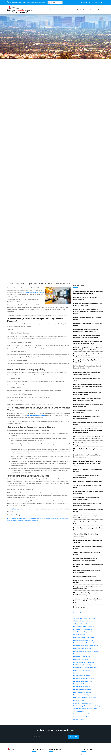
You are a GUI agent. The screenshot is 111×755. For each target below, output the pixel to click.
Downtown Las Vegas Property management (86, 651)
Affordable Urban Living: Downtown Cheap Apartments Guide (85, 535)
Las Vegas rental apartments (81, 686)
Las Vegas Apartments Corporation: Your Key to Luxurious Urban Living (87, 588)
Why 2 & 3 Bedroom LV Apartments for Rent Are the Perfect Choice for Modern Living (88, 292)
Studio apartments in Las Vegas (82, 714)
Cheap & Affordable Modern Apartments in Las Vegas (86, 379)
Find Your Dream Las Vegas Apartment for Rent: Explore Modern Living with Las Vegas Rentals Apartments (87, 463)
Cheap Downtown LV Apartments (82, 632)
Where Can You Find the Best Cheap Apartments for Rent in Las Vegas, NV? (88, 405)
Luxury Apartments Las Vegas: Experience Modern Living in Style (87, 361)
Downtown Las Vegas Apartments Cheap (85, 643)
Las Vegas (76, 673)
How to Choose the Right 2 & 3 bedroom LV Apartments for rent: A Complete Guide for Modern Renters (88, 311)
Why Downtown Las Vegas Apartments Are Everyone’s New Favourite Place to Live (85, 330)
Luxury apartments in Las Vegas (82, 692)
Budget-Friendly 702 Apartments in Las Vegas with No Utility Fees (88, 492)
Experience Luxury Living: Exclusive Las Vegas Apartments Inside (86, 571)
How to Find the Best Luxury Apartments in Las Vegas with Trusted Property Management (86, 336)
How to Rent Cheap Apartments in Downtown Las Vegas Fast (87, 541)
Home (51, 9)
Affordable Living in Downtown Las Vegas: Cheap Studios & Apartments (87, 516)
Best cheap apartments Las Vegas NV (84, 626)
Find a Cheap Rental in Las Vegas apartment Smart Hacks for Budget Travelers (87, 393)
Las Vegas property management (82, 681)
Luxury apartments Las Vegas (81, 695)
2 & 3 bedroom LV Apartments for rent (84, 618)
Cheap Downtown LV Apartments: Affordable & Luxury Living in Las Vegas (86, 498)
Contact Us (85, 9)
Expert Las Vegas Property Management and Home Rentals (88, 529)
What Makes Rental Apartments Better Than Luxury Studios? (88, 423)
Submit (73, 737)
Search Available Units (71, 9)
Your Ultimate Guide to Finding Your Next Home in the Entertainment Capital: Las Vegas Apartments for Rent (87, 601)
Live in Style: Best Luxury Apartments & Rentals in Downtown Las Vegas (87, 456)
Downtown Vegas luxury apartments (83, 662)
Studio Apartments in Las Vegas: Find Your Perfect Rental (87, 486)
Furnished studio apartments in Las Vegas (85, 667)
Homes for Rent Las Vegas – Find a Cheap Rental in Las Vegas (87, 470)
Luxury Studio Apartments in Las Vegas (32, 292)
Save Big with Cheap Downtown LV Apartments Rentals (86, 553)
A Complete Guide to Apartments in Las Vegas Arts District (87, 324)
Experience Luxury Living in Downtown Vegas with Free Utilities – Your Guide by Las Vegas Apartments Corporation (88, 386)
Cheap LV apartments (79, 634)
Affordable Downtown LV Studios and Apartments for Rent (87, 523)
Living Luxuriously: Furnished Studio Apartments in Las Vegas (88, 581)
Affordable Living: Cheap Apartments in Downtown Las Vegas (88, 565)
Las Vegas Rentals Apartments (36, 415)
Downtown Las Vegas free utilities (83, 648)
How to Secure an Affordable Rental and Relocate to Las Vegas (88, 510)
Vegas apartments (78, 719)
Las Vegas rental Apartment (81, 684)
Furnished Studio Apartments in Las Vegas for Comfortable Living (86, 298)
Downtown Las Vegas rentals (81, 654)
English (52, 2)
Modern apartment (78, 700)
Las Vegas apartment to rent (81, 675)
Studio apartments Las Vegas (81, 716)
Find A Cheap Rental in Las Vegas (82, 664)
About (55, 9)
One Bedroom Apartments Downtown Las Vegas (87, 706)
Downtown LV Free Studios (81, 659)
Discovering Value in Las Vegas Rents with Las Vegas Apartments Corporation (86, 594)
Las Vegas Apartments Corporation (83, 678)
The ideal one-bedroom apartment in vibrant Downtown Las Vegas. (86, 476)
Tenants (79, 9)
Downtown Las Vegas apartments (83, 640)
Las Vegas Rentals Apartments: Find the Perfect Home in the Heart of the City (87, 367)
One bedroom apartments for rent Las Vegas (86, 708)
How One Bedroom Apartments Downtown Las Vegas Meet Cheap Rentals (86, 417)
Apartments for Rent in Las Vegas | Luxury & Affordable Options (86, 411)
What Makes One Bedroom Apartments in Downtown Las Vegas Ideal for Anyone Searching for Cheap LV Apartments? (87, 430)
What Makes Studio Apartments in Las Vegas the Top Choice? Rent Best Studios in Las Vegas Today (88, 437)
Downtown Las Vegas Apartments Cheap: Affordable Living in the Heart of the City (88, 355)
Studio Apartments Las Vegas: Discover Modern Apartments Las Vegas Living (87, 373)
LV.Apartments (16, 509)
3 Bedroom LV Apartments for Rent (83, 621)
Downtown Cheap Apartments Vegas (83, 637)
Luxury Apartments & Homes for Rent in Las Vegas (87, 481)
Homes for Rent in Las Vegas (81, 670)
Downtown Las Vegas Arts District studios (85, 645)
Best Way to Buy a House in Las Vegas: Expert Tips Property (88, 547)
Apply (94, 9)
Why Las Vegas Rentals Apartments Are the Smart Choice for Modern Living (87, 304)
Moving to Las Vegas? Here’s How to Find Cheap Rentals (87, 318)
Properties (61, 9)
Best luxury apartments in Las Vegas (83, 629)
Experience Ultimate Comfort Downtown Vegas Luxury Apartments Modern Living (87, 399)
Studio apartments (78, 711)
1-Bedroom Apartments (80, 613)
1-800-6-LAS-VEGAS (15, 2)
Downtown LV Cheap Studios (81, 656)
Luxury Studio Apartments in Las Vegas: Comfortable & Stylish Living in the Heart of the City (88, 348)
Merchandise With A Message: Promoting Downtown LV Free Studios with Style (85, 559)
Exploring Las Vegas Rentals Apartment (84, 576)
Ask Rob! (83, 2)
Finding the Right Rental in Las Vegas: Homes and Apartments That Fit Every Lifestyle (87, 342)
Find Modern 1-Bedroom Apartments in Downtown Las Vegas (88, 444)
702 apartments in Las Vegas (81, 624)
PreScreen (100, 9)
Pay (91, 9)
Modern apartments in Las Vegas (82, 703)
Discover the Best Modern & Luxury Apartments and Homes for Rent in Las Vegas (88, 450)
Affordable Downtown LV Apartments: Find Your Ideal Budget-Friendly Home (87, 504)
